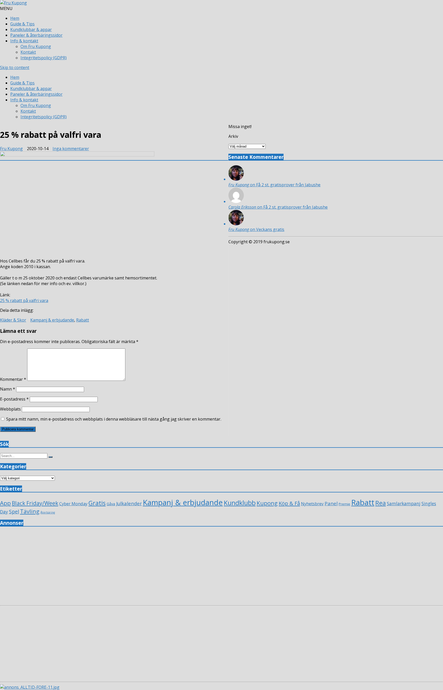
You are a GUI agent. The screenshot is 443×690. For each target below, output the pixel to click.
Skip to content (14, 67)
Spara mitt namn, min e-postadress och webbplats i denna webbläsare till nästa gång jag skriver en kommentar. (113, 419)
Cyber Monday (73, 504)
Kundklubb (240, 502)
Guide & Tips (22, 24)
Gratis (97, 503)
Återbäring (48, 512)
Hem (14, 18)
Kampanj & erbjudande (52, 320)
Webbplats (10, 409)
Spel (14, 511)
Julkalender (129, 503)
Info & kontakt (24, 41)
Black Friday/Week (35, 503)
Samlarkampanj (403, 503)
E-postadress (14, 399)
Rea (380, 503)
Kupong (267, 503)
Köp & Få (289, 503)
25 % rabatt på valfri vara (24, 300)
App (5, 503)
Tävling (29, 511)
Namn (7, 389)
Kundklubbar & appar (31, 29)
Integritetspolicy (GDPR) (44, 58)
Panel (331, 503)
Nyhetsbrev (312, 504)
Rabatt (82, 320)
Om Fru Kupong (36, 46)
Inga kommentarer (71, 148)
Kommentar (13, 379)
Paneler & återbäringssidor (36, 35)
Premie (344, 504)
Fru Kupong (11, 148)
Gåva (111, 503)
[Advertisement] (154, 567)
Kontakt (28, 52)
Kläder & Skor (13, 320)
